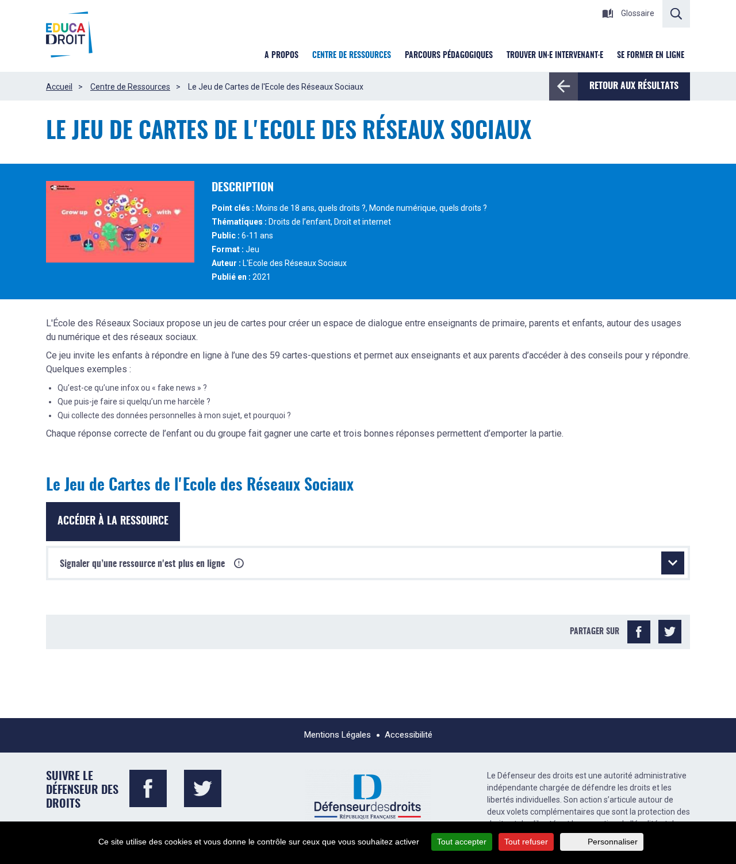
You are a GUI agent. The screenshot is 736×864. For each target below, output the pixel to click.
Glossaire (636, 13)
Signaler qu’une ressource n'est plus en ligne (143, 564)
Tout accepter (461, 841)
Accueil (59, 86)
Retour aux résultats (633, 86)
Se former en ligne (650, 56)
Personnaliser (613, 841)
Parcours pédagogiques (449, 56)
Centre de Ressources (130, 86)
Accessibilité (408, 735)
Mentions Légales (337, 735)
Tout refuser (526, 841)
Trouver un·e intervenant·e (555, 56)
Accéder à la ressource (112, 521)
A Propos (281, 56)
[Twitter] (669, 631)
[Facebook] (638, 631)
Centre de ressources (351, 56)
